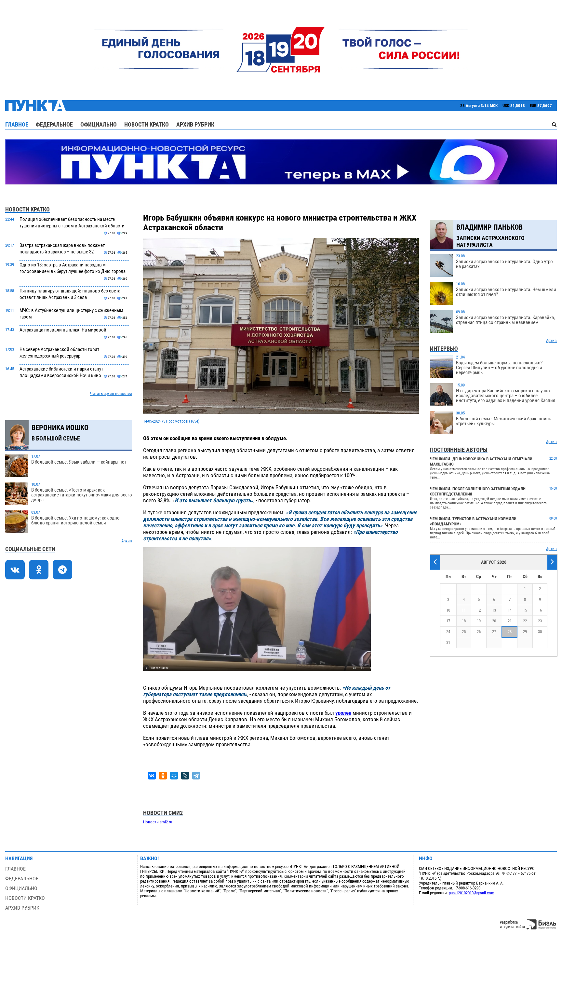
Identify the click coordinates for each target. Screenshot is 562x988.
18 (464, 620)
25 (464, 631)
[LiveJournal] (185, 775)
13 (494, 610)
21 (510, 620)
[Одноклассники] (163, 775)
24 (448, 631)
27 (494, 631)
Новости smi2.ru (157, 821)
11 (464, 610)
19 (479, 620)
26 (479, 631)
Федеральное (54, 124)
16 (540, 610)
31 (448, 642)
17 (448, 620)
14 (510, 610)
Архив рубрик (195, 124)
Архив (126, 540)
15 (525, 610)
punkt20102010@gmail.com (471, 892)
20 (494, 620)
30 (540, 631)
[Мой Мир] (174, 775)
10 (448, 610)
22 (525, 620)
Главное (16, 124)
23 (540, 620)
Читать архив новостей (111, 393)
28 (510, 631)
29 (525, 631)
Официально (98, 124)
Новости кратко (146, 124)
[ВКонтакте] (152, 775)
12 (479, 610)
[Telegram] (196, 775)
